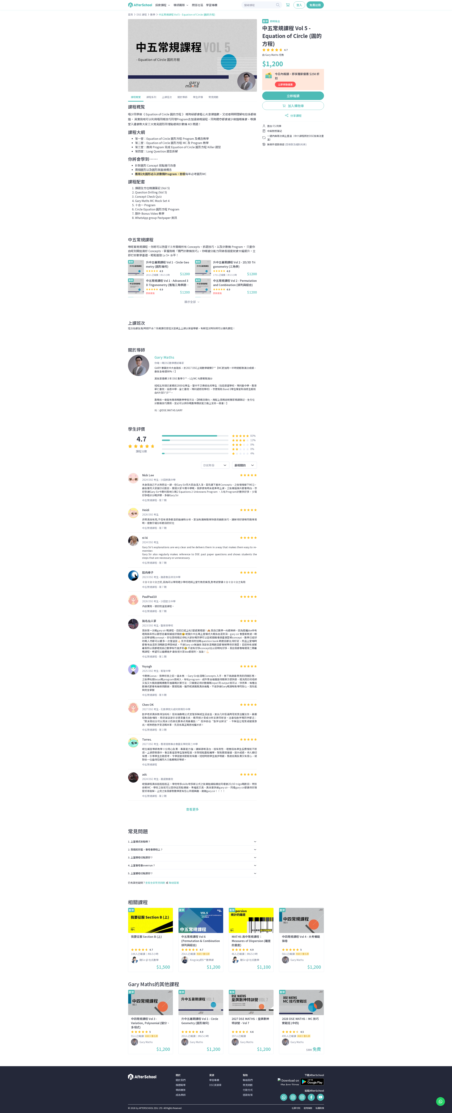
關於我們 (181, 1080)
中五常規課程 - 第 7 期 (154, 500)
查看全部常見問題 (155, 882)
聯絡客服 (174, 882)
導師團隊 (181, 1090)
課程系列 (151, 97)
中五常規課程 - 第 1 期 (154, 656)
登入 (299, 5)
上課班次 (167, 97)
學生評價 (198, 97)
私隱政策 (320, 1107)
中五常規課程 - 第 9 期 (154, 695)
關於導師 (182, 97)
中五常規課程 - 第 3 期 (154, 729)
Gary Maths (271, 55)
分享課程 (296, 115)
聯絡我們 (248, 1080)
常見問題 (213, 97)
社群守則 (296, 1107)
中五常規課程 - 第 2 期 (154, 796)
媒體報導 (181, 1085)
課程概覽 (136, 97)
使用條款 (308, 1107)
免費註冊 (315, 5)
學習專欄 (211, 5)
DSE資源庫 (215, 1085)
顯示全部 (191, 302)
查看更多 (192, 809)
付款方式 (248, 1090)
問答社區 (197, 5)
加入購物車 (295, 105)
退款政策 (248, 1095)
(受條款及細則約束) (296, 144)
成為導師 (181, 1095)
